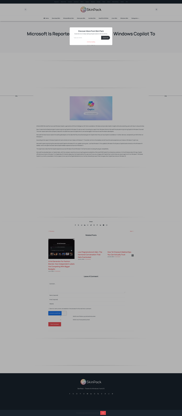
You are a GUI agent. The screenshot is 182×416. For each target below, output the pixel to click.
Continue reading (91, 42)
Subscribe (105, 37)
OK (103, 413)
